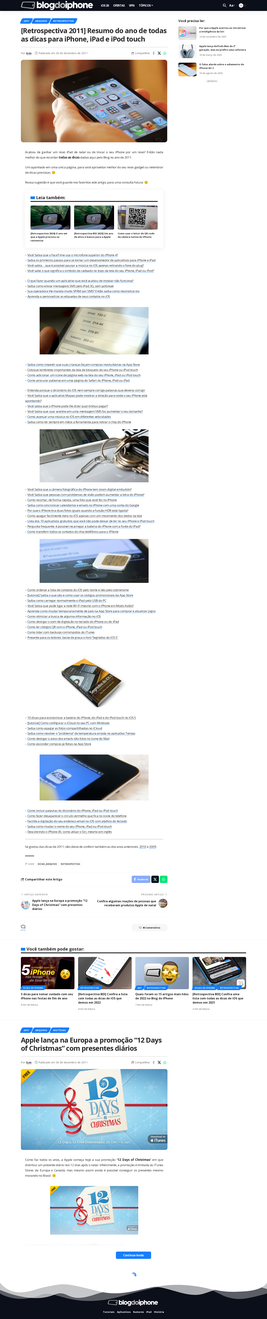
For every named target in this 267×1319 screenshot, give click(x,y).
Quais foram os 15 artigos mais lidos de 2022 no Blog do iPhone (162, 996)
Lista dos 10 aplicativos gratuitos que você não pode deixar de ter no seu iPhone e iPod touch (90, 521)
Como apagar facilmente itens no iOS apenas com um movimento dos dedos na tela (84, 516)
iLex (29, 53)
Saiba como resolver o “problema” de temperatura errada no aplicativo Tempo (81, 733)
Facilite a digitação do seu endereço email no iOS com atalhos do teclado (77, 821)
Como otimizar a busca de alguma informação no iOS (64, 616)
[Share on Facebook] (153, 53)
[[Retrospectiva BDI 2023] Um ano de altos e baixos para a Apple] (94, 218)
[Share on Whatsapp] (164, 53)
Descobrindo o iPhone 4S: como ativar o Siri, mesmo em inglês (69, 832)
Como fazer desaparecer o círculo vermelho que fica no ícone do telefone (77, 816)
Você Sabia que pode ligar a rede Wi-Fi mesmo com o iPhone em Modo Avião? (80, 606)
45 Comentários (151, 927)
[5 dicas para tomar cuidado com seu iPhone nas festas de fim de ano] (47, 973)
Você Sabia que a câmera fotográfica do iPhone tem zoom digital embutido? (79, 489)
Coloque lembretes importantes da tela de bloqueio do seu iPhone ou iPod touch (82, 370)
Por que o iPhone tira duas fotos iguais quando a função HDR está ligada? (77, 510)
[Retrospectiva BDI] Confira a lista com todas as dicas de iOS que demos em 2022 (103, 998)
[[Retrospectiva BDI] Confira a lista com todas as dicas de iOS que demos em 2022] (105, 973)
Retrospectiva (63, 21)
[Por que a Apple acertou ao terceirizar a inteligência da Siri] (187, 33)
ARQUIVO (41, 21)
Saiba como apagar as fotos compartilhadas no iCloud (64, 728)
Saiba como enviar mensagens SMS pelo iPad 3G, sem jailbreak (70, 286)
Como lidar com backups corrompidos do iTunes (61, 632)
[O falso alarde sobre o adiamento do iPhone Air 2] (187, 69)
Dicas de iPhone (33, 987)
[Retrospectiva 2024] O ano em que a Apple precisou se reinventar (49, 237)
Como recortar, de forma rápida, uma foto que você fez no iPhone (72, 500)
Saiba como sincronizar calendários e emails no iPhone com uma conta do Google (83, 505)
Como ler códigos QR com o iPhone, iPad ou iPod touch (64, 627)
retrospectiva (70, 864)
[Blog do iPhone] (58, 5)
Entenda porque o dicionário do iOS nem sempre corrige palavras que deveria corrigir (86, 390)
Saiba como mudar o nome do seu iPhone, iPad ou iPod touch (69, 826)
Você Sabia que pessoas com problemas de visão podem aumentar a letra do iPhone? (85, 495)
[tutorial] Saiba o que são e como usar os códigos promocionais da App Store (80, 595)
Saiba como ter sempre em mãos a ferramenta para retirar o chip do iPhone (79, 422)
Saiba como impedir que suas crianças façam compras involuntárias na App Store (83, 364)
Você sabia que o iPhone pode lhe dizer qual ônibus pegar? (67, 406)
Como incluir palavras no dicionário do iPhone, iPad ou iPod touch (72, 810)
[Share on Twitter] (159, 53)
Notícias (59, 1030)
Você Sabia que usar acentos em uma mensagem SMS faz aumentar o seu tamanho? (85, 411)
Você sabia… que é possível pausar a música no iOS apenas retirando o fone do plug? (85, 265)
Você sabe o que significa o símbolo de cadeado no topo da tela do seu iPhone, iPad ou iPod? (90, 271)
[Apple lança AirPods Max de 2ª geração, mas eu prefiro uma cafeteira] (187, 51)
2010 (142, 847)
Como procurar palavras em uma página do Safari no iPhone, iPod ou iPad (78, 380)
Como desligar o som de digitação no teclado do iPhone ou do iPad (73, 622)
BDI (139, 987)
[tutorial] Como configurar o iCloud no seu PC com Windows (68, 723)
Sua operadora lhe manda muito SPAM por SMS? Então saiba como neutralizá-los (83, 291)
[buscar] (224, 5)
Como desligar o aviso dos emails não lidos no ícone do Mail (68, 738)
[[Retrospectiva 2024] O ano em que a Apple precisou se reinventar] (50, 218)
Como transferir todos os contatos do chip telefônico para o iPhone (72, 531)
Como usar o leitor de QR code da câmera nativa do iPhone (136, 235)
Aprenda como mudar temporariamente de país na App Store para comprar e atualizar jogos (91, 611)
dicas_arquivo (47, 864)
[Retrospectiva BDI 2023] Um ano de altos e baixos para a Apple (93, 235)
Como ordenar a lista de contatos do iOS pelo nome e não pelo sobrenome (78, 590)
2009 (152, 847)
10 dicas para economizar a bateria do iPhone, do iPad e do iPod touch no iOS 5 (81, 718)
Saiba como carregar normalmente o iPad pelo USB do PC (66, 600)
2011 (26, 21)
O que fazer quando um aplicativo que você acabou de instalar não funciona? (80, 281)
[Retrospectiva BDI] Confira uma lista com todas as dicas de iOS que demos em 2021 (218, 998)
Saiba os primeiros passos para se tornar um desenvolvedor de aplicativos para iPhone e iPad (91, 260)
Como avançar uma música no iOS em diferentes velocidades (69, 417)
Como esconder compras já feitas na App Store (59, 744)
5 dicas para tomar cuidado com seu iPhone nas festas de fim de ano (47, 996)
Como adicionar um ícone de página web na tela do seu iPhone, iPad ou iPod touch (84, 375)
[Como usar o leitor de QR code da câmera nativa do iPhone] (138, 218)
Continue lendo (133, 1255)
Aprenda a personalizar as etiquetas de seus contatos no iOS (68, 296)
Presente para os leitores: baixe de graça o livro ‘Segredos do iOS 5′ (72, 637)
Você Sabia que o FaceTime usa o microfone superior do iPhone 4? (72, 255)
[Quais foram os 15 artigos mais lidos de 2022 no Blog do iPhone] (162, 973)
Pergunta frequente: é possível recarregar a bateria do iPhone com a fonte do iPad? (84, 526)
